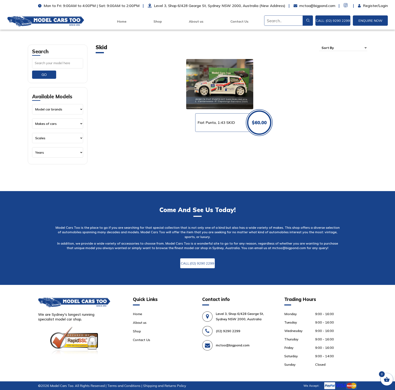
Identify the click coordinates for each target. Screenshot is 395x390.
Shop (157, 21)
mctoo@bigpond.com (289, 248)
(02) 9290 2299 (228, 331)
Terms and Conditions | (125, 386)
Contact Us (239, 21)
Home (122, 21)
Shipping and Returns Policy (164, 386)
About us (196, 21)
